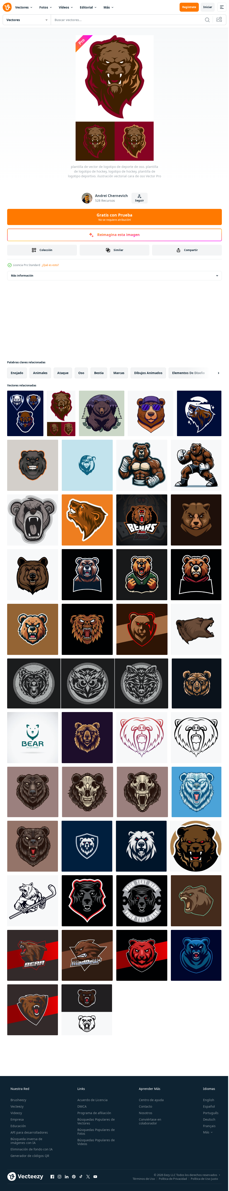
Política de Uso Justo (201, 1178)
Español (206, 1106)
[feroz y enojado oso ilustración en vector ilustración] (87, 629)
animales (40, 373)
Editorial (86, 7)
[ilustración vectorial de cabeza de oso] (32, 792)
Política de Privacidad (169, 1178)
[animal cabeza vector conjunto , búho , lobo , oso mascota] (87, 683)
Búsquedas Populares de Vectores (94, 1121)
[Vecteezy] (7, 7)
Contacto (143, 1106)
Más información (22, 275)
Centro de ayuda (149, 1100)
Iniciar (204, 7)
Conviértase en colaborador (148, 1121)
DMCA (80, 1106)
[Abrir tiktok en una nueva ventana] (81, 1176)
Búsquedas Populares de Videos (94, 1142)
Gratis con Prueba (113, 217)
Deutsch (206, 1119)
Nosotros (143, 1113)
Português (208, 1113)
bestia (99, 373)
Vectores (22, 7)
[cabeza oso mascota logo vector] (32, 629)
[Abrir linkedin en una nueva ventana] (66, 1176)
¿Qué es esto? (50, 265)
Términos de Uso (140, 1178)
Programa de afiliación (93, 1113)
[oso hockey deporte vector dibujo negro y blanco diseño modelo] (32, 900)
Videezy (15, 1113)
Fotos (43, 7)
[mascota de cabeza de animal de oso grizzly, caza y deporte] (196, 629)
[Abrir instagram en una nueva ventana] (59, 1176)
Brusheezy (18, 1100)
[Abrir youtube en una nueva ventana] (95, 1176)
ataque (62, 373)
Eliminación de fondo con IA (31, 1149)
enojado (17, 373)
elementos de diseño (188, 373)
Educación (17, 1126)
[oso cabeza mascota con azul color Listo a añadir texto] (196, 955)
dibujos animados (148, 373)
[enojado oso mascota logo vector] (87, 574)
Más (107, 7)
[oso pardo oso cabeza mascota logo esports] (196, 520)
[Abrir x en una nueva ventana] (88, 1176)
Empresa (16, 1119)
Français (206, 1126)
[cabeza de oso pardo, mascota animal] (32, 574)
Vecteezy (16, 1106)
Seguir (138, 200)
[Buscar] (204, 19)
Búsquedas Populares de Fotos (94, 1132)
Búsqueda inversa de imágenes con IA (26, 1141)
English (205, 1100)
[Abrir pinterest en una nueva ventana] (74, 1176)
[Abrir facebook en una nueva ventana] (52, 1176)
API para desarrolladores (28, 1132)
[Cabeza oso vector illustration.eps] (87, 465)
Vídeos (64, 7)
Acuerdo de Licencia (91, 1100)
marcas (118, 373)
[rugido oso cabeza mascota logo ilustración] (196, 900)
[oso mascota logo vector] (196, 574)
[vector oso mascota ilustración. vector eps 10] (141, 465)
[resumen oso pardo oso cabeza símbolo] (196, 683)
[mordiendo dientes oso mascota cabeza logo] (32, 465)
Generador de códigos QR (29, 1156)
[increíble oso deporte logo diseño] (86, 846)
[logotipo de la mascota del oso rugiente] (86, 1009)
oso (81, 373)
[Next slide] (211, 373)
